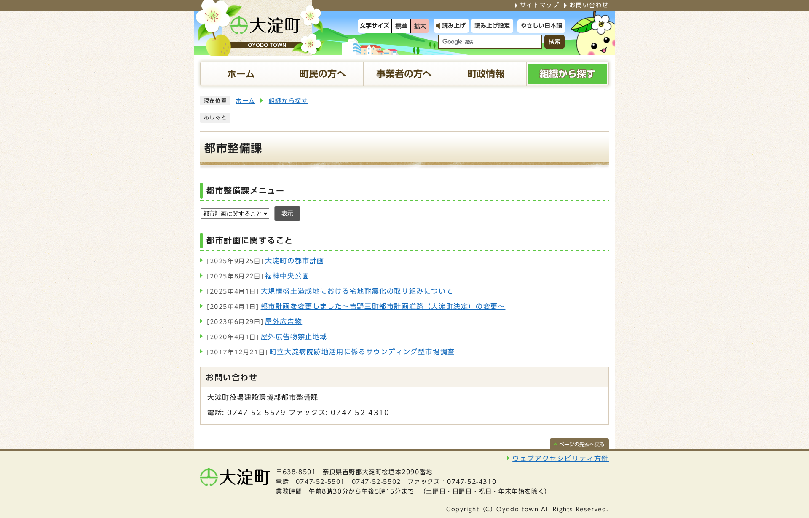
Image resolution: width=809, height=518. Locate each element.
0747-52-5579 (256, 412)
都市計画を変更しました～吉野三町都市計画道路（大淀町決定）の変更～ (356, 306)
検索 (554, 42)
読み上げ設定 (492, 26)
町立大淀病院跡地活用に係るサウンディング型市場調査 (331, 351)
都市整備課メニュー (245, 190)
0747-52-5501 (320, 482)
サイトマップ (540, 5)
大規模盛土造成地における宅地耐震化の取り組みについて (330, 291)
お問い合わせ (589, 5)
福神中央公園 (258, 275)
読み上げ (454, 26)
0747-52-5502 (376, 482)
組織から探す (288, 101)
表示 (287, 213)
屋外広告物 (254, 321)
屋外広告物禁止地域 (267, 336)
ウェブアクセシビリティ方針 (560, 458)
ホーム (245, 101)
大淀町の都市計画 (265, 260)
